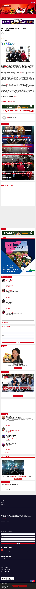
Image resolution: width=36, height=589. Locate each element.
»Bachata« (7, 428)
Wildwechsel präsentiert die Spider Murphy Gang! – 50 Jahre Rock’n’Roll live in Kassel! (17, 167)
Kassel (13, 163)
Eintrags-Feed (3, 504)
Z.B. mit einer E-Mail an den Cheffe (6, 525)
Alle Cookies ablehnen (23, 585)
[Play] (18, 383)
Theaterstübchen (18, 282)
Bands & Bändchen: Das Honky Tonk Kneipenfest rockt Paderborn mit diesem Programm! (16, 131)
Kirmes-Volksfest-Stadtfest (25, 154)
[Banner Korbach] (18, 21)
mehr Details (8, 318)
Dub (11, 422)
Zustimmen (15, 585)
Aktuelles (4, 146)
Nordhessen (23, 146)
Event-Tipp (7, 146)
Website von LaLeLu (5, 98)
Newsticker (19, 146)
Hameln (14, 421)
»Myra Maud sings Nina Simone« (12, 292)
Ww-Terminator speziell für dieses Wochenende (17, 475)
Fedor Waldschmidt (12, 160)
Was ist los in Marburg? (5, 571)
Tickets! (11, 284)
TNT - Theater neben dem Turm (21, 446)
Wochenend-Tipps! (18, 478)
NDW (18, 163)
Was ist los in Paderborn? (5, 566)
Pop (28, 163)
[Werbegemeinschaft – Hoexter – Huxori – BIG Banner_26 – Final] (18, 255)
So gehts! (18, 367)
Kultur (13, 146)
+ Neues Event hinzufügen (18, 395)
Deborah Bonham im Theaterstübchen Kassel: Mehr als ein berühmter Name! (17, 176)
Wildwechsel (11, 133)
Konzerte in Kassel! (4, 560)
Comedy (20, 72)
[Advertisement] (18, 217)
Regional (27, 146)
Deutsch (9, 316)
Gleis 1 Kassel (16, 429)
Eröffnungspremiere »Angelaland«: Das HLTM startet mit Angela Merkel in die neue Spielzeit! (17, 149)
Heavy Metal (16, 305)
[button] (2, 44)
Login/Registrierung (4, 517)
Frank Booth (8, 33)
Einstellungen (3, 588)
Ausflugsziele (8, 154)
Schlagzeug (7, 84)
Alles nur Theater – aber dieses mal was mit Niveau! (10, 111)
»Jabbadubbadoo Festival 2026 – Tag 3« (19, 419)
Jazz (8, 294)
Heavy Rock (12, 305)
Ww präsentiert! (9, 164)
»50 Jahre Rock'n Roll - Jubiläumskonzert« (14, 313)
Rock (25, 173)
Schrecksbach (15, 304)
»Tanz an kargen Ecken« (10, 445)
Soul (27, 173)
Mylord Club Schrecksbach (22, 304)
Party (10, 446)
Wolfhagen (15, 96)
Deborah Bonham (9, 281)
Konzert (16, 163)
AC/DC (7, 74)
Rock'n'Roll (4, 164)
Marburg (16, 146)
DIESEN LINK (14, 485)
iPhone (24, 549)
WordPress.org (3, 508)
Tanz (10, 429)
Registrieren (3, 499)
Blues (7, 173)
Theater (30, 146)
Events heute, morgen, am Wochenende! (7, 558)
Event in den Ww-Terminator (20, 393)
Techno (9, 447)
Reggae (9, 422)
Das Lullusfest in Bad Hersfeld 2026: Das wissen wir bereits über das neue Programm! (17, 158)
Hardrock (20, 305)
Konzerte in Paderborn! (4, 564)
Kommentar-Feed (3, 506)
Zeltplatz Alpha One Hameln (20, 421)
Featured (11, 146)
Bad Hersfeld (12, 154)
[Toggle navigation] (18, 16)
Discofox (9, 439)
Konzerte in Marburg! (4, 562)
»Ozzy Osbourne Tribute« (12, 303)
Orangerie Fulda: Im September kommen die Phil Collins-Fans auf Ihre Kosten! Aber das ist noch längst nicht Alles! (17, 140)
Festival (10, 421)
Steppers (19, 422)
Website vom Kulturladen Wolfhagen (8, 101)
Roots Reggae (15, 422)
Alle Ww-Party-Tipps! (5, 452)
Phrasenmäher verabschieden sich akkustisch (26, 111)
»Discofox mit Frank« (10, 436)
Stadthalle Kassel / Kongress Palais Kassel (23, 315)
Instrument (6, 66)
